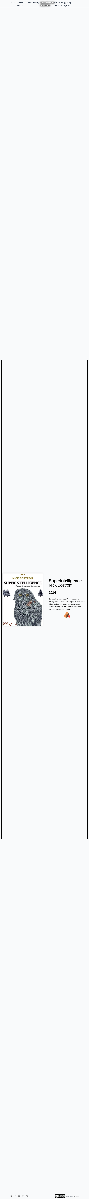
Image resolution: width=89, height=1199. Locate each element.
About (12, 3)
